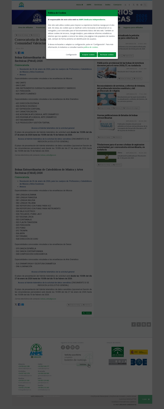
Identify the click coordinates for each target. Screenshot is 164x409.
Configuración (71, 54)
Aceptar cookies (88, 54)
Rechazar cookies (107, 54)
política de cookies (91, 47)
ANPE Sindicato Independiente (92, 19)
